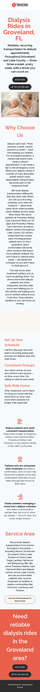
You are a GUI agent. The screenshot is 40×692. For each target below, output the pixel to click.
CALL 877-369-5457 (21, 87)
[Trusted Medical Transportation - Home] (20, 5)
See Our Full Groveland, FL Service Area (20, 599)
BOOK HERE (20, 80)
